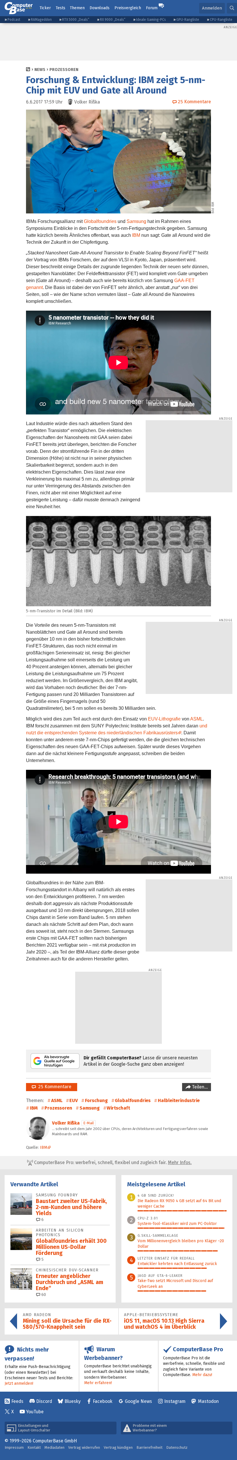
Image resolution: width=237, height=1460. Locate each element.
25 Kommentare (53, 1086)
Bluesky (72, 1401)
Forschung (96, 1100)
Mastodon (208, 1401)
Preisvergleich (127, 7)
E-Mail (88, 1123)
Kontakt (34, 1447)
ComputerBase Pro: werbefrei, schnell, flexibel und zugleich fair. (112, 1162)
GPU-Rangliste (187, 20)
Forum (152, 7)
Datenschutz (177, 1447)
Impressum (14, 1447)
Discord (44, 1401)
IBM (136, 235)
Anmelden (212, 8)
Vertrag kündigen (118, 1447)
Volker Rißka (66, 1123)
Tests (60, 7)
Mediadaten (54, 1447)
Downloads (100, 7)
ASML (196, 718)
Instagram (175, 1401)
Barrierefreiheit (149, 1447)
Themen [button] (77, 7)
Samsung (136, 221)
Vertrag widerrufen (84, 1447)
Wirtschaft (118, 1108)
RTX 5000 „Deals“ (75, 20)
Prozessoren (63, 69)
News (39, 69)
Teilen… (199, 1087)
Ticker (45, 7)
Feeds (17, 1401)
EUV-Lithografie (164, 718)
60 (43, 1294)
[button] (232, 8)
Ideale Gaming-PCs (151, 20)
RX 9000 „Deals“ (112, 20)
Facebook (102, 1401)
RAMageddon (41, 20)
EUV (73, 1100)
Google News (138, 1401)
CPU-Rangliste (221, 20)
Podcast (14, 20)
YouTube (35, 1411)
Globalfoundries (100, 221)
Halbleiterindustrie (179, 1100)
